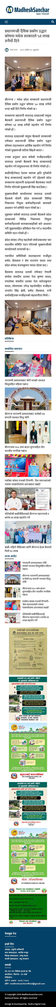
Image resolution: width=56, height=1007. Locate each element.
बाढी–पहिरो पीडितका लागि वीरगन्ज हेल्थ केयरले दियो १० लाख (28, 549)
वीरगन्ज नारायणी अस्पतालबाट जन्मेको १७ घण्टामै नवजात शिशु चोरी (25, 416)
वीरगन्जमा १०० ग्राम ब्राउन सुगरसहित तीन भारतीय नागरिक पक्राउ (25, 449)
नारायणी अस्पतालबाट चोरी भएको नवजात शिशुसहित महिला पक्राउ (25, 382)
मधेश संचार (14, 49)
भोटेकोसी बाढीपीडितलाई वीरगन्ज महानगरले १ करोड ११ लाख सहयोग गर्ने (27, 516)
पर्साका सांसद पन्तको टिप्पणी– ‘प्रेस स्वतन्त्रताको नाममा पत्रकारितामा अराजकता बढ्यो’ (28, 482)
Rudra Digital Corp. (37, 1004)
